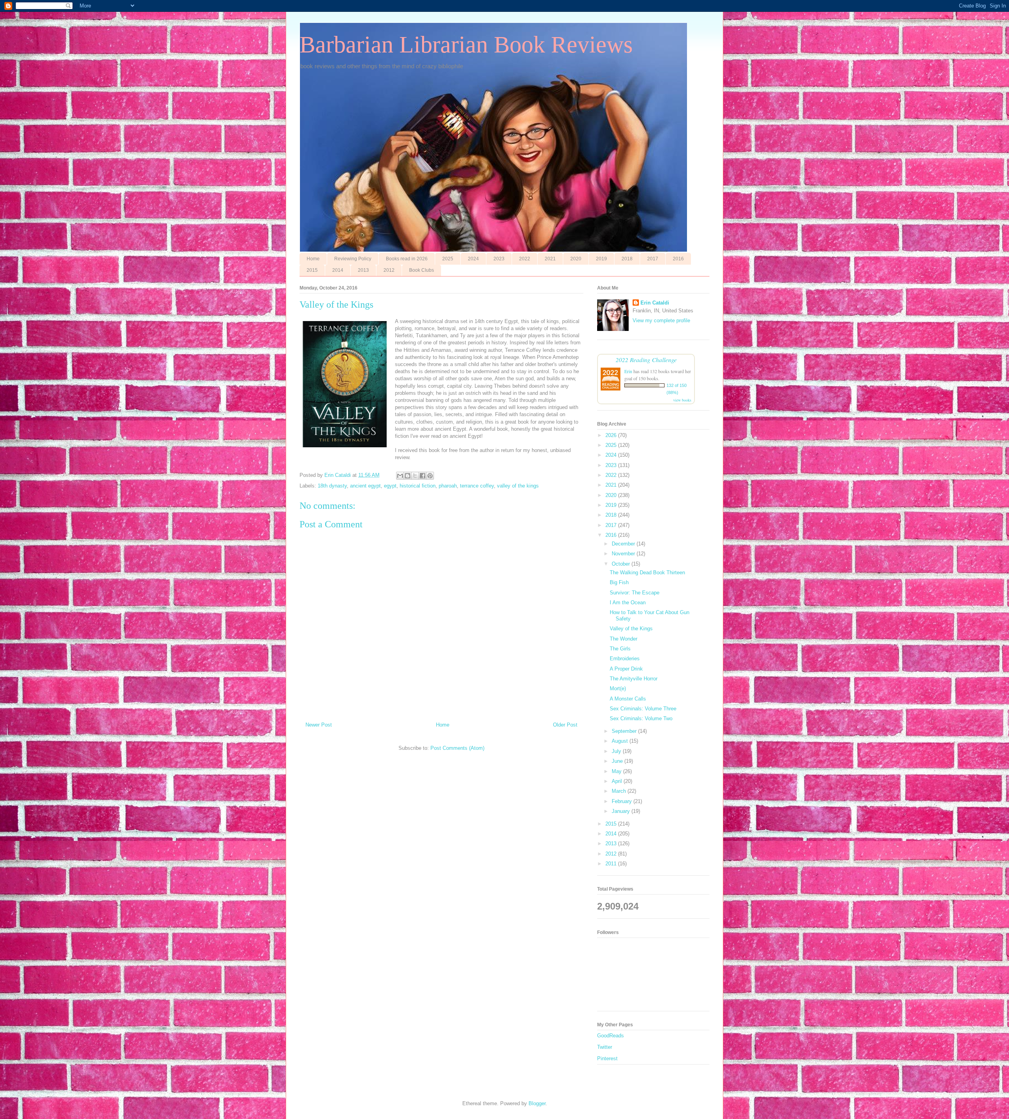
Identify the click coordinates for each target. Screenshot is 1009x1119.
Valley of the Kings (631, 628)
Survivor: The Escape (634, 593)
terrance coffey (477, 486)
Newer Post (318, 725)
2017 (652, 259)
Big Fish (619, 582)
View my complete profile (661, 320)
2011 (611, 864)
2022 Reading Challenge (646, 359)
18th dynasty (332, 486)
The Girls (620, 649)
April (618, 781)
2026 (611, 435)
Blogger (537, 1103)
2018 (627, 259)
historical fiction (418, 486)
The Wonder (623, 639)
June (618, 761)
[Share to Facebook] (422, 476)
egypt (390, 486)
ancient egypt (365, 486)
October (621, 564)
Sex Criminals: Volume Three (643, 709)
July (617, 751)
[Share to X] (415, 476)
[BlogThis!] (407, 476)
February (622, 801)
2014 (337, 270)
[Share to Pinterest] (430, 476)
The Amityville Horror (633, 679)
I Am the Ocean (628, 602)
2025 (447, 259)
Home (313, 259)
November (624, 554)
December (624, 544)
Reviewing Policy (352, 259)
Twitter (604, 1047)
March (619, 791)
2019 (601, 259)
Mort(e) (618, 688)
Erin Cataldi (654, 303)
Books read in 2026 (407, 259)
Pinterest (607, 1058)
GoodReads (610, 1036)
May (617, 771)
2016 (678, 259)
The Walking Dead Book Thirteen (647, 572)
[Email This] (400, 476)
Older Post (565, 725)
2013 (363, 270)
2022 (524, 259)
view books (682, 400)
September (625, 731)
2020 (575, 259)
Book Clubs (421, 270)
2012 (389, 270)
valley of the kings (518, 486)
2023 (498, 259)
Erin (628, 371)
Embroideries (625, 658)
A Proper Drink (626, 669)
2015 (312, 270)
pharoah (448, 486)
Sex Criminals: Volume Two (641, 718)
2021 (550, 259)
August (620, 741)
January (621, 811)
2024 (473, 259)
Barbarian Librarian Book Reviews (466, 45)
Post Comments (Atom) (457, 748)
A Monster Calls (628, 699)
